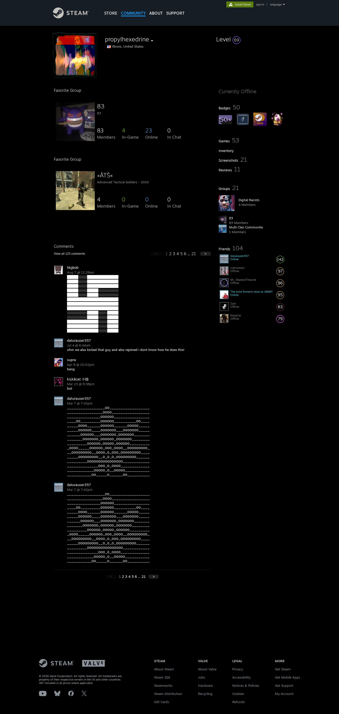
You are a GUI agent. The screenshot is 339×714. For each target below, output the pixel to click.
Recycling (205, 694)
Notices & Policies (245, 685)
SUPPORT (175, 13)
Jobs (201, 677)
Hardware (205, 685)
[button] (252, 39)
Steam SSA (162, 677)
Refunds (238, 702)
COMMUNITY (133, 13)
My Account (284, 694)
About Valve (207, 669)
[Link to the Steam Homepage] (71, 17)
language (276, 4)
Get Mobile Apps (287, 677)
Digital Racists (248, 200)
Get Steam (283, 669)
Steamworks (163, 685)
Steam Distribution (168, 694)
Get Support (284, 685)
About (156, 13)
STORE (110, 13)
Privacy (237, 669)
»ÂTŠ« (105, 175)
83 (231, 218)
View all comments (69, 253)
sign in (260, 4)
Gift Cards (161, 702)
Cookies (238, 694)
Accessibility (241, 677)
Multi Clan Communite (246, 227)
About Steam (164, 669)
